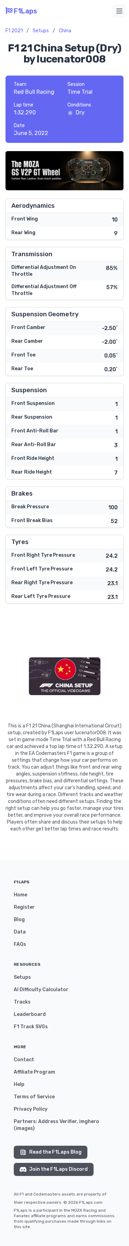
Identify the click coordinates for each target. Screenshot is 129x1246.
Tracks (22, 1002)
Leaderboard (30, 1014)
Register (24, 907)
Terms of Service (34, 1097)
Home (20, 895)
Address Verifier (57, 1121)
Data (20, 932)
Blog (19, 919)
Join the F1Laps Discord (58, 1169)
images (24, 1128)
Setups (41, 31)
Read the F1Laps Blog (55, 1152)
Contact (24, 1060)
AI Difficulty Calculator (41, 990)
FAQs (20, 944)
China (65, 31)
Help (19, 1084)
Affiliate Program (34, 1072)
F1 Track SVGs (31, 1027)
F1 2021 (14, 31)
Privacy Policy (30, 1109)
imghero (89, 1121)
